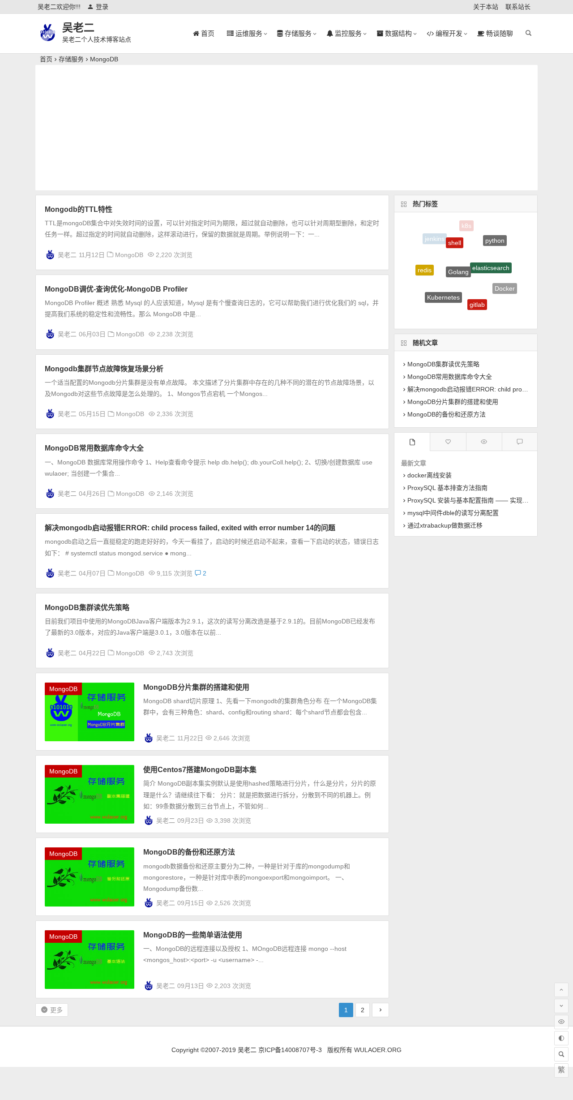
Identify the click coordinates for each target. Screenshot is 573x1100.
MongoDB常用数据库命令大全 (94, 448)
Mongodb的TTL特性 (78, 209)
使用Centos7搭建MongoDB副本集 (200, 769)
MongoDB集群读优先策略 (87, 607)
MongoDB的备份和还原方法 (189, 852)
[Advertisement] (286, 127)
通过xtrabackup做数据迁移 (445, 525)
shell (454, 233)
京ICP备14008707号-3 (290, 1049)
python (495, 237)
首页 (46, 59)
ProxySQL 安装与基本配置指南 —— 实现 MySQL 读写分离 (489, 500)
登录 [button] (102, 6)
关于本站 (485, 6)
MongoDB (104, 59)
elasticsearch (490, 256)
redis (425, 264)
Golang (458, 258)
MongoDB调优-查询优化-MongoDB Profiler (116, 289)
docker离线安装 (429, 475)
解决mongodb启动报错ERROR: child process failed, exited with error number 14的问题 (190, 528)
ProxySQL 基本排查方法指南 (447, 487)
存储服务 (71, 59)
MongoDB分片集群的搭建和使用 (196, 687)
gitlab (477, 295)
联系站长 (517, 6)
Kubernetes (443, 288)
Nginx (458, 313)
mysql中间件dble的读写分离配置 (453, 512)
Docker (505, 284)
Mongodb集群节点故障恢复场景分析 (104, 369)
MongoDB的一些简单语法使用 (192, 935)
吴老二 (78, 27)
